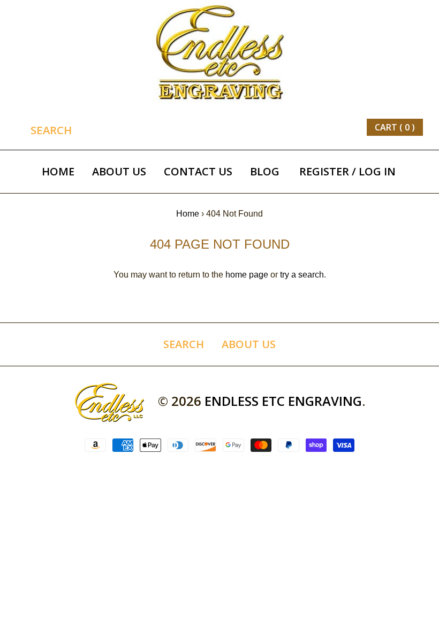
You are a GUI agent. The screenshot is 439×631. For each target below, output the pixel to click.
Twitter (267, 127)
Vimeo (326, 127)
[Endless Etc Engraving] (219, 6)
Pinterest (281, 127)
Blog (264, 171)
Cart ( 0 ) (395, 127)
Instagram (311, 127)
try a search (302, 274)
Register (324, 171)
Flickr (341, 127)
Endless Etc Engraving (283, 401)
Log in (377, 171)
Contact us (198, 171)
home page (246, 274)
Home (58, 171)
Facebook (252, 127)
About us (119, 171)
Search (183, 344)
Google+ (296, 127)
